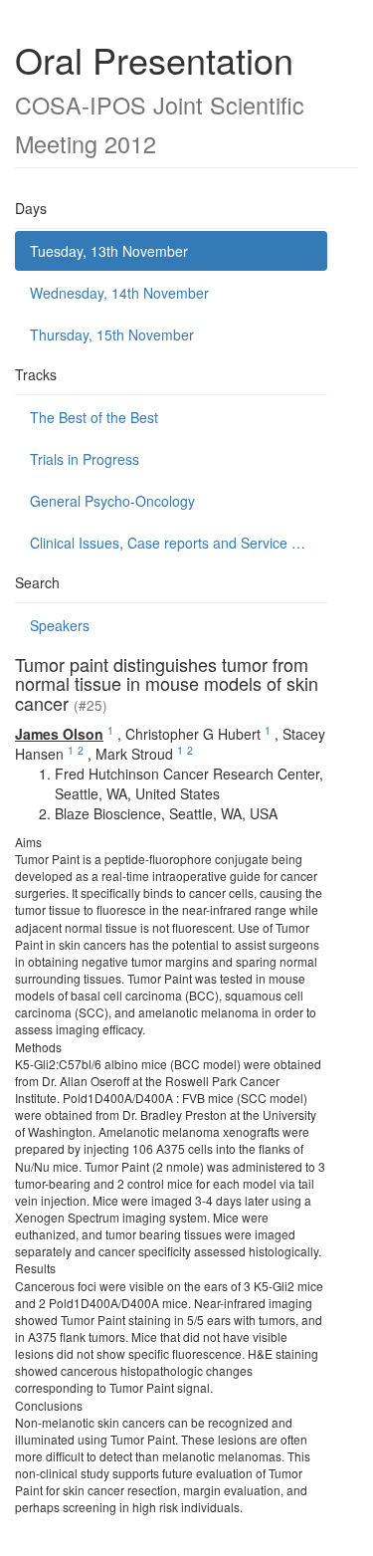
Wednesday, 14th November (119, 293)
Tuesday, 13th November (109, 251)
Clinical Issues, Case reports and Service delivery (178, 543)
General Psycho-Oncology (112, 501)
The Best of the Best (94, 417)
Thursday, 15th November (112, 334)
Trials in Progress (84, 459)
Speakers (60, 625)
